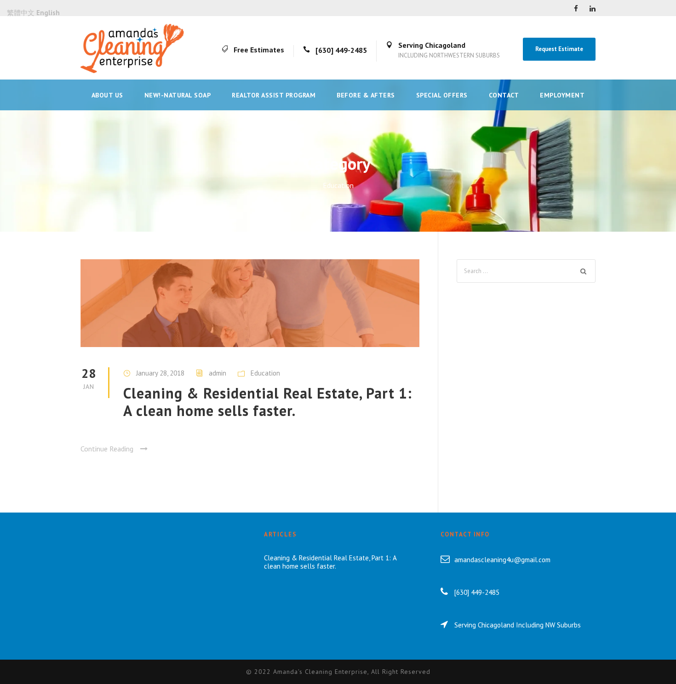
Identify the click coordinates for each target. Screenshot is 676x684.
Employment (562, 95)
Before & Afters (366, 95)
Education (265, 373)
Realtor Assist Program (273, 95)
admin (217, 373)
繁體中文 (20, 12)
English (48, 12)
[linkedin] (593, 8)
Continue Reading (106, 448)
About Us (107, 95)
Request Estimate (559, 49)
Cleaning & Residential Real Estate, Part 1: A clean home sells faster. (267, 401)
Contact (504, 95)
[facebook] (576, 8)
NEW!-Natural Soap (177, 95)
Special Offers (442, 95)
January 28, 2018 (160, 373)
